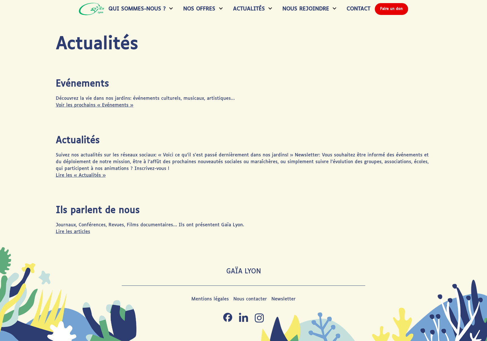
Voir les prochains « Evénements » (94, 105)
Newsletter (283, 299)
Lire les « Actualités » (81, 175)
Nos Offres (199, 9)
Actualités (249, 9)
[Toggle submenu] (170, 9)
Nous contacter (250, 299)
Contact (358, 9)
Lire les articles (73, 231)
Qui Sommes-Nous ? (137, 9)
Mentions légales (210, 299)
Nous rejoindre (305, 9)
